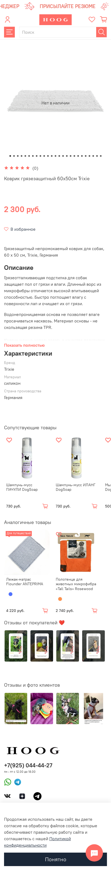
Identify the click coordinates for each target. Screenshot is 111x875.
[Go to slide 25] (101, 156)
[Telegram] (16, 781)
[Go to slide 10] (44, 156)
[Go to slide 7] (33, 156)
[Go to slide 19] (78, 156)
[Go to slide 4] (21, 156)
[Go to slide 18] (74, 156)
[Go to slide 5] (25, 156)
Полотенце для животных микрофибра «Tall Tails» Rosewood (76, 584)
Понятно (55, 859)
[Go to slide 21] (85, 156)
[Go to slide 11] (48, 156)
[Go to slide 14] (59, 156)
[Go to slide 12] (52, 156)
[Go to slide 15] (63, 156)
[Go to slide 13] (55, 156)
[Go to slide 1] (10, 156)
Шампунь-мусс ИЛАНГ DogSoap (75, 487)
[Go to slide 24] (97, 156)
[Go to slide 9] (40, 156)
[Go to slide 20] (82, 156)
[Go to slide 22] (89, 156)
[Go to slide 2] (14, 156)
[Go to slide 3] (18, 156)
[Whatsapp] (7, 781)
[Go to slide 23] (93, 156)
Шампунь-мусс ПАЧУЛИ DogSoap (22, 487)
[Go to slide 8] (36, 156)
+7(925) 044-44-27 (28, 765)
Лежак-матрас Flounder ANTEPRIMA (24, 582)
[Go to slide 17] (70, 156)
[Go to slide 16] (67, 156)
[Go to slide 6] (29, 156)
